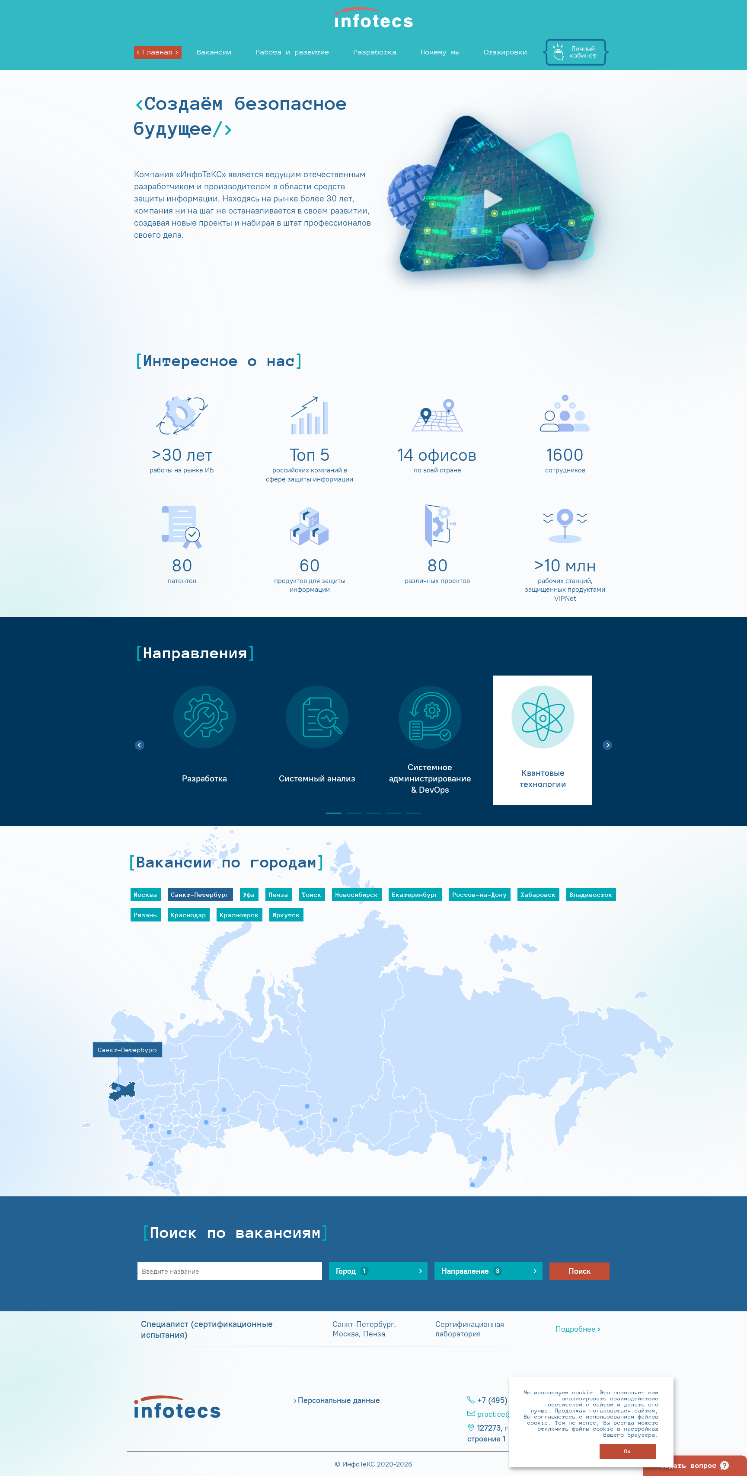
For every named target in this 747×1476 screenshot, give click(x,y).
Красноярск (239, 914)
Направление (470, 1271)
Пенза (278, 894)
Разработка (375, 52)
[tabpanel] (204, 740)
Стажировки (505, 52)
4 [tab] (390, 813)
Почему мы (440, 52)
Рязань (145, 914)
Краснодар (188, 914)
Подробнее (575, 1329)
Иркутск (286, 914)
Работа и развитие (292, 52)
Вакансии (214, 52)
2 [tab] (350, 813)
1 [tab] (330, 813)
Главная (158, 52)
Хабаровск (538, 894)
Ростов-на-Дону (480, 894)
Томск (312, 894)
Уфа (249, 894)
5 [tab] (409, 813)
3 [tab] (370, 813)
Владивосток (591, 894)
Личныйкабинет (583, 52)
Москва (145, 894)
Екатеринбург (415, 894)
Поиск (579, 1271)
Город (350, 1271)
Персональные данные (339, 1400)
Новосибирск (356, 894)
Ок (627, 1451)
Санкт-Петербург (200, 894)
